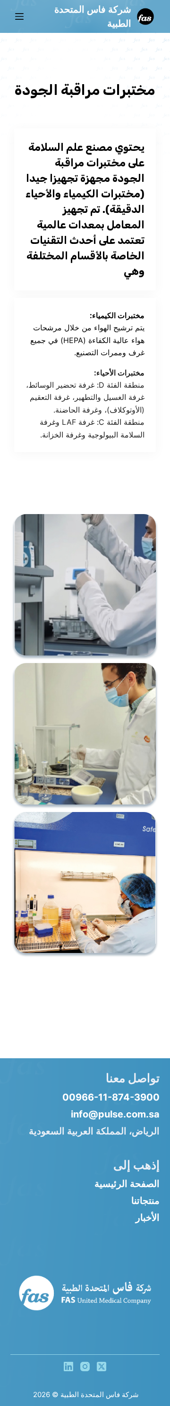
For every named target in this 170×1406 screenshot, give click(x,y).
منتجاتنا (145, 1200)
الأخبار (148, 1217)
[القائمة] (19, 16)
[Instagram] (85, 1366)
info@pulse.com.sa (115, 1114)
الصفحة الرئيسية (127, 1183)
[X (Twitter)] (101, 1366)
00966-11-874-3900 (111, 1097)
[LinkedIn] (68, 1366)
